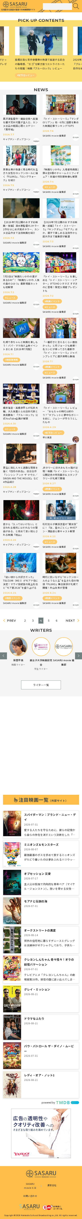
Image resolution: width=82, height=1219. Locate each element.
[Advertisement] (41, 749)
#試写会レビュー (53, 432)
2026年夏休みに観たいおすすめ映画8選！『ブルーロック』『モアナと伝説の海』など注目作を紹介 (40, 64)
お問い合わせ (30, 1195)
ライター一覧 (41, 685)
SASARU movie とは (30, 1185)
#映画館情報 (11, 359)
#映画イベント (52, 301)
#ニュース (50, 186)
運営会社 (52, 1185)
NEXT (70, 620)
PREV (11, 620)
